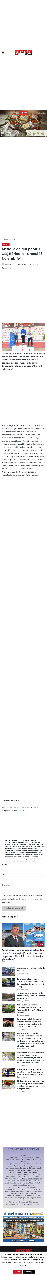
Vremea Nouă (10, 264)
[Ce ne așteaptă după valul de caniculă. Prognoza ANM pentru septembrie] (8, 996)
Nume (4, 864)
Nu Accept (28, 1271)
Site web (5, 885)
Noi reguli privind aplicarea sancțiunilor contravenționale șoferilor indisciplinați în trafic (30, 1072)
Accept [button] (17, 1271)
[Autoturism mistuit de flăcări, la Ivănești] (8, 971)
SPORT (12, 239)
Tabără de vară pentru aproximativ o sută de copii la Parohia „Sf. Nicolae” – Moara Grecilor (30, 1009)
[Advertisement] (23, 23)
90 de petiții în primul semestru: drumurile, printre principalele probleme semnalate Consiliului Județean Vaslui (31, 1085)
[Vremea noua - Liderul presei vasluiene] (23, 52)
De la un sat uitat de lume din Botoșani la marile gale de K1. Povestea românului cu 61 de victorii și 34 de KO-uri (30, 1023)
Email (4, 874)
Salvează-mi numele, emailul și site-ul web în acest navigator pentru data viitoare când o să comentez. (22, 899)
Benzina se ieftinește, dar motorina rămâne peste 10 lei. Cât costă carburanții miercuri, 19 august (30, 983)
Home (5, 239)
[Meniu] (3, 53)
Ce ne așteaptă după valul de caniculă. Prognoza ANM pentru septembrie (31, 996)
